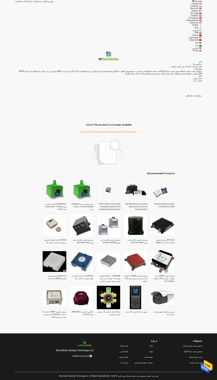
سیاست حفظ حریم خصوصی (143, 363)
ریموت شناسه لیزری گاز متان (136, 312)
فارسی (195, 48)
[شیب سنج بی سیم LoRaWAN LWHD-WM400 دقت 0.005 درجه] (81, 200)
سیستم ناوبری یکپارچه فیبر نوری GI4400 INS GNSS (110, 241)
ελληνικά (194, 22)
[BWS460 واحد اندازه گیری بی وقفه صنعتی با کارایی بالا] (81, 272)
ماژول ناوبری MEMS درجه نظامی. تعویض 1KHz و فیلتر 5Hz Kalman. (164, 278)
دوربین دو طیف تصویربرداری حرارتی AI (164, 313)
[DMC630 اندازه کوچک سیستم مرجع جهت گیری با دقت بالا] (54, 236)
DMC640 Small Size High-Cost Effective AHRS (164, 205)
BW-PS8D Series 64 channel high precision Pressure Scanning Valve (136, 206)
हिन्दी (196, 33)
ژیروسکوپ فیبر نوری (175, 73)
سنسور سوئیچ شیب (191, 73)
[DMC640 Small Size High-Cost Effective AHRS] (162, 200)
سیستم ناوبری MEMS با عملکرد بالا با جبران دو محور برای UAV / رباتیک (135, 278)
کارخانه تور (186, 66)
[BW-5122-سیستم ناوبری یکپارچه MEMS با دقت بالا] (54, 272)
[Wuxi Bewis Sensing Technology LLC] (108, 56)
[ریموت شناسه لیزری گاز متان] (135, 308)
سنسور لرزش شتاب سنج (47, 71)
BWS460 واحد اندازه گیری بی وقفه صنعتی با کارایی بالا (82, 277)
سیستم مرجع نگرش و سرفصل (96, 71)
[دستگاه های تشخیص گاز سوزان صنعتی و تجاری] (108, 308)
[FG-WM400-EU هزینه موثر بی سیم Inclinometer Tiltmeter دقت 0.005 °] (54, 200)
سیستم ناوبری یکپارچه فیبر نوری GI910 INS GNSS (137, 241)
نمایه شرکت (197, 66)
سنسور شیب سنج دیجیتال (191, 71)
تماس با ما (124, 363)
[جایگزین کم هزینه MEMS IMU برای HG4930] (81, 308)
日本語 (195, 25)
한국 (196, 27)
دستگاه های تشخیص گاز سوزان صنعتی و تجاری (108, 313)
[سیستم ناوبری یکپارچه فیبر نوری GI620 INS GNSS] (81, 236)
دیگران (128, 73)
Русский (194, 13)
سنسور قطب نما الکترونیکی (120, 71)
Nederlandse (192, 20)
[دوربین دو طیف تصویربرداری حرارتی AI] (162, 308)
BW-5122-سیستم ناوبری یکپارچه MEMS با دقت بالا (57, 277)
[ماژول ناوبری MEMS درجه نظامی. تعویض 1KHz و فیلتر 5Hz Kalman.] (162, 272)
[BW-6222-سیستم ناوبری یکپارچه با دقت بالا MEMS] (162, 236)
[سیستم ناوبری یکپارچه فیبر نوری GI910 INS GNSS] (135, 236)
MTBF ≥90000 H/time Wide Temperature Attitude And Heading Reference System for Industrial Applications (109, 207)
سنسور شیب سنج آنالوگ (171, 71)
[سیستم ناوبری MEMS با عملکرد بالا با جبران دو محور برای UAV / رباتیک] (135, 272)
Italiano (194, 11)
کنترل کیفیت (176, 66)
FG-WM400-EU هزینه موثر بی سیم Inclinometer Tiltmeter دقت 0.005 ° (55, 206)
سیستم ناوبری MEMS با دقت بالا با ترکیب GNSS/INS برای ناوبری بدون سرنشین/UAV (54, 314)
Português (193, 18)
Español (194, 15)
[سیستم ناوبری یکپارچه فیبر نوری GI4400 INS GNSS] (108, 236)
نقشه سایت (148, 357)
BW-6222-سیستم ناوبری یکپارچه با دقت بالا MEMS (165, 241)
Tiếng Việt (193, 40)
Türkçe (195, 35)
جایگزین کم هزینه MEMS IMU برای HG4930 (82, 313)
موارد (195, 78)
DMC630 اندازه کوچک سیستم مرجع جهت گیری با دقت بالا (55, 241)
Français (194, 6)
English (195, 4)
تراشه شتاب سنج (138, 73)
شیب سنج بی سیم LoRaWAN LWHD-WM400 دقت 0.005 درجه (82, 206)
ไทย (196, 43)
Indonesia (193, 37)
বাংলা (196, 45)
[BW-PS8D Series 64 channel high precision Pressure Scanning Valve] (135, 200)
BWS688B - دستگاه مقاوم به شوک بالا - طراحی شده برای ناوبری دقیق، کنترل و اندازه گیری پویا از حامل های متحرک (109, 279)
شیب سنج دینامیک (154, 71)
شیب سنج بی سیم (139, 71)
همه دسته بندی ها (196, 363)
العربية (195, 30)
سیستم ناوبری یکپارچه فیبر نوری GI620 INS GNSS (83, 241)
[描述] (193, 87)
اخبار (200, 78)
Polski (195, 50)
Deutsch (194, 8)
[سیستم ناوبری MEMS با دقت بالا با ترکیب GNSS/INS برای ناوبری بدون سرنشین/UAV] (54, 308)
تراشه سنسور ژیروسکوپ (156, 73)
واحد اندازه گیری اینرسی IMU (70, 71)
